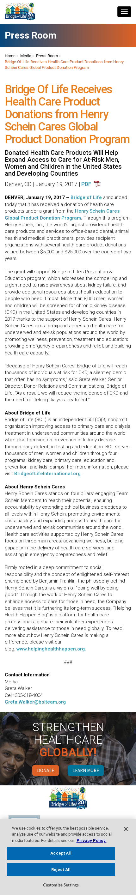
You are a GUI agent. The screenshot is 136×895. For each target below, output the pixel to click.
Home (10, 55)
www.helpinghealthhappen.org (50, 649)
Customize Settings (61, 885)
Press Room (47, 55)
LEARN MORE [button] (85, 770)
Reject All (61, 869)
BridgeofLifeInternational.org (47, 473)
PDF (86, 184)
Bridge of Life (86, 197)
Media (25, 55)
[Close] (126, 829)
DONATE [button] (45, 770)
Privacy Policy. (92, 840)
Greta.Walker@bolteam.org (35, 702)
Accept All (60, 853)
